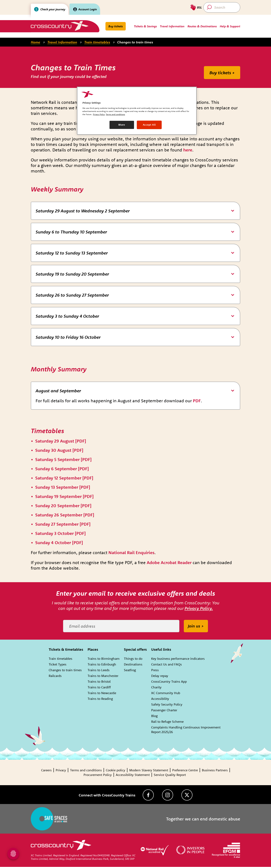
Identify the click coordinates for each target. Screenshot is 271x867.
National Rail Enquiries (131, 552)
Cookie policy (115, 770)
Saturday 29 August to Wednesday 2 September (83, 211)
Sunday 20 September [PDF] (63, 505)
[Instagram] (167, 795)
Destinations (133, 664)
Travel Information (62, 42)
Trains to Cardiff (99, 687)
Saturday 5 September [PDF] (63, 459)
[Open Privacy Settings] (13, 854)
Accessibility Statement (133, 775)
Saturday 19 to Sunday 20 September (72, 274)
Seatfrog (130, 670)
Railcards (55, 676)
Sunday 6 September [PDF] (62, 468)
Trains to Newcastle (102, 693)
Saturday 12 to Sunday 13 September (72, 253)
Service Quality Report (170, 775)
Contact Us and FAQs (166, 664)
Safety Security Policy (166, 704)
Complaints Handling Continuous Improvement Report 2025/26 (185, 729)
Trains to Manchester (103, 676)
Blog (154, 716)
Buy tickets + (222, 72)
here (187, 150)
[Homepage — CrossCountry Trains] (59, 26)
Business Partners (215, 770)
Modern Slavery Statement (148, 770)
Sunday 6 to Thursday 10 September (71, 232)
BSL (199, 7)
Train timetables (97, 42)
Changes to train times (135, 42)
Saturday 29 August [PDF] (60, 441)
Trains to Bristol (99, 681)
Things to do (133, 658)
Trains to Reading (100, 699)
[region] (137, 111)
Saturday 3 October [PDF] (60, 533)
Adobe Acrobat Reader (169, 562)
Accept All (149, 124)
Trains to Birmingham (103, 658)
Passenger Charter (164, 710)
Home (35, 42)
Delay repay (159, 676)
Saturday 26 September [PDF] (64, 515)
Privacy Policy (99, 114)
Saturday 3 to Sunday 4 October (67, 316)
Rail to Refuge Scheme (167, 721)
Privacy (61, 770)
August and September (58, 390)
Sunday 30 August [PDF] (59, 450)
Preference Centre (185, 770)
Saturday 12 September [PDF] (64, 478)
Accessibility (160, 699)
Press (155, 670)
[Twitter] (186, 795)
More (121, 124)
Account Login (87, 9)
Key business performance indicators (178, 658)
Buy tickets (115, 26)
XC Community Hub (165, 693)
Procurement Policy (98, 775)
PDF (197, 400)
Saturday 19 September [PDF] (64, 496)
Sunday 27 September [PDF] (63, 524)
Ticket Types (57, 664)
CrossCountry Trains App (169, 681)
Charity (156, 687)
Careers (46, 770)
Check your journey (52, 9)
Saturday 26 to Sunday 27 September (72, 295)
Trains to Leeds (99, 670)
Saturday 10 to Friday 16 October (68, 337)
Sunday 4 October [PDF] (59, 542)
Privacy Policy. (199, 608)
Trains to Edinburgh (102, 664)
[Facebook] (148, 795)
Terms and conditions (86, 770)
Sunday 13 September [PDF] (62, 487)
